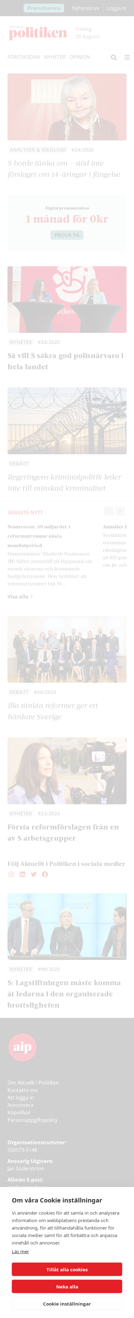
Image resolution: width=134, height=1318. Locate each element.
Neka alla (67, 1286)
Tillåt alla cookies (67, 1269)
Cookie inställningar (67, 1304)
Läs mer (20, 1251)
